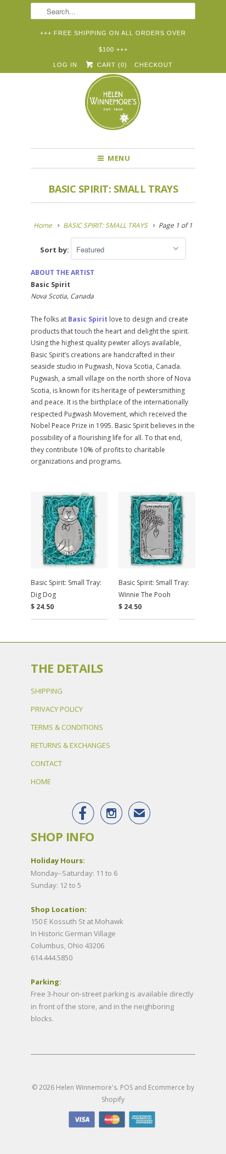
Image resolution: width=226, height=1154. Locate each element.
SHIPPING (47, 691)
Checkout (153, 64)
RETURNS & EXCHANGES (70, 745)
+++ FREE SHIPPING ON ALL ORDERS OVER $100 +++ (113, 35)
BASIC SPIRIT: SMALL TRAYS (113, 188)
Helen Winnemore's (86, 1087)
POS (126, 1087)
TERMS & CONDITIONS (67, 727)
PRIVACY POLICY (57, 709)
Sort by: (55, 250)
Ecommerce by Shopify (147, 1093)
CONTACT (46, 763)
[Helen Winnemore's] (113, 107)
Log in (65, 64)
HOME (41, 781)
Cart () (111, 64)
